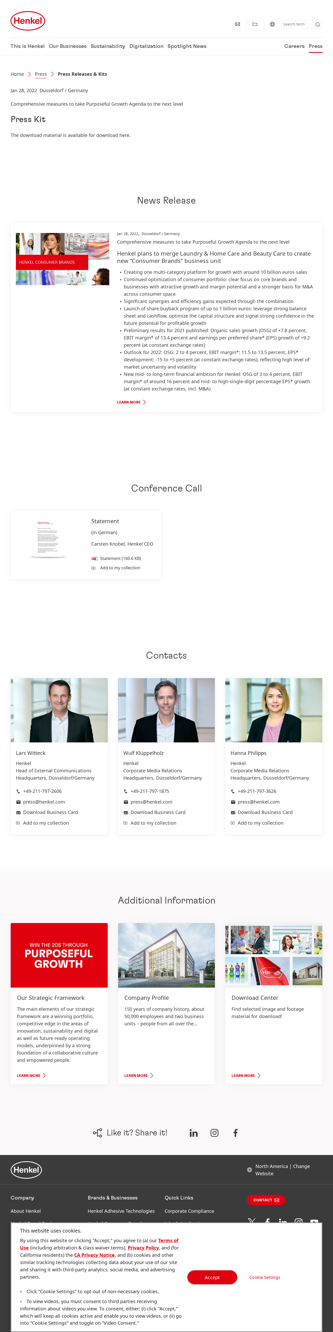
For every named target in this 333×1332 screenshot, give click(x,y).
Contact (262, 1200)
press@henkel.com (44, 802)
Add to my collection (120, 568)
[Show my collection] (255, 24)
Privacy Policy (143, 1248)
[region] (166, 1277)
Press (316, 46)
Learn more (128, 402)
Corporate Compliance (189, 1211)
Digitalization (146, 46)
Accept (212, 1277)
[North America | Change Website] (272, 24)
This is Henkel (27, 46)
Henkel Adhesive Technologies (121, 1211)
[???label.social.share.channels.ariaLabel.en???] (193, 1133)
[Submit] (317, 24)
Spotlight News (187, 46)
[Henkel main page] (27, 20)
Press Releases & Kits (82, 74)
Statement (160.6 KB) (120, 558)
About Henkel (26, 1211)
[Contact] (237, 24)
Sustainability (108, 46)
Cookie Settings (264, 1277)
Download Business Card (50, 812)
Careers (294, 46)
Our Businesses (68, 46)
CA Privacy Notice (94, 1255)
